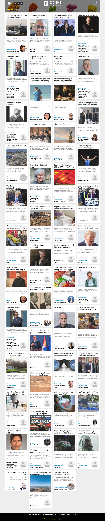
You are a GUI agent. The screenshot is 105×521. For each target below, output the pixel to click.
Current (10, 9)
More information (49, 518)
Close (60, 518)
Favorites (17, 9)
